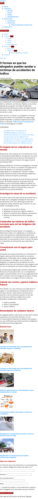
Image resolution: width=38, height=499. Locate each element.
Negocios (11, 23)
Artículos (8, 27)
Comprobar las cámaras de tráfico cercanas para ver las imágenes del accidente (19, 137)
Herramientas (13, 17)
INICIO (6, 7)
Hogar (10, 11)
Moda (9, 15)
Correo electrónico (7, 478)
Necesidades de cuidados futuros (20, 143)
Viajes (9, 13)
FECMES (3, 1)
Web (1, 484)
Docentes (11, 21)
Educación (8, 19)
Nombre (3, 474)
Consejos (7, 9)
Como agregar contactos (21, 25)
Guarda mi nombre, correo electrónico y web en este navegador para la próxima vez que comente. (18, 488)
